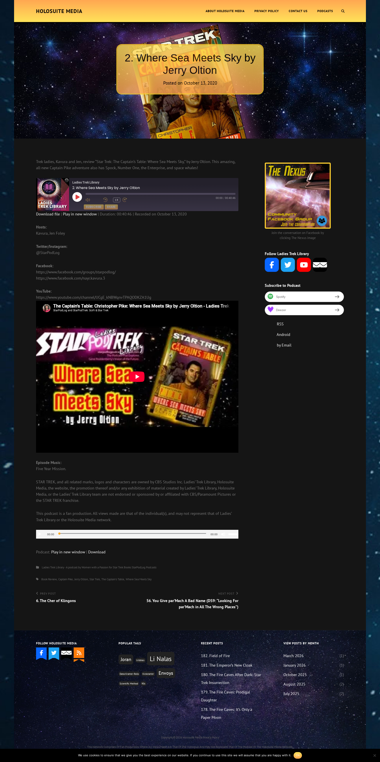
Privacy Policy (266, 11)
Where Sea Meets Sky (139, 579)
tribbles (140, 660)
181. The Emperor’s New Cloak (226, 665)
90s (143, 683)
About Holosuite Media (225, 11)
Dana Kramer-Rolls (129, 673)
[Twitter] (288, 265)
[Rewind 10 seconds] (107, 200)
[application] (137, 534)
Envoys (166, 673)
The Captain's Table (112, 579)
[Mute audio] (93, 200)
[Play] (39, 534)
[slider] (233, 534)
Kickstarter (148, 673)
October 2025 (295, 674)
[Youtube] (304, 265)
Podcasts (325, 11)
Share (111, 207)
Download (97, 551)
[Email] (320, 265)
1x (117, 199)
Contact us (298, 11)
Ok (298, 755)
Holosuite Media (59, 11)
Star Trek (95, 579)
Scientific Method (129, 683)
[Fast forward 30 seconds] (130, 200)
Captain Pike (65, 579)
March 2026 (293, 655)
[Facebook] (272, 265)
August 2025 (294, 684)
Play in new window (80, 214)
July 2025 (291, 693)
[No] (374, 755)
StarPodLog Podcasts (144, 567)
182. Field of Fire (215, 655)
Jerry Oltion (81, 579)
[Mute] (223, 534)
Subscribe (94, 207)
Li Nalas (161, 658)
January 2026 (294, 665)
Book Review (49, 579)
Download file (48, 214)
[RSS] (79, 652)
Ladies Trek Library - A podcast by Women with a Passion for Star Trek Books (86, 567)
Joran (126, 659)
